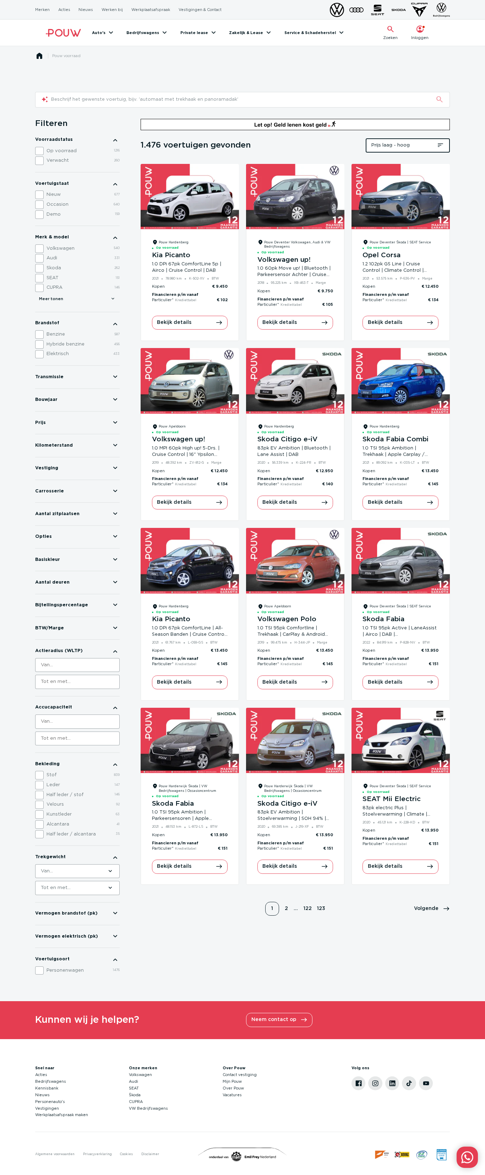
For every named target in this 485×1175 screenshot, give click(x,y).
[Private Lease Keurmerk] (441, 1154)
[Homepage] (39, 56)
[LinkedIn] (392, 1083)
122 (308, 908)
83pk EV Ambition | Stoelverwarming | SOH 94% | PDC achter (291, 818)
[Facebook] (359, 1083)
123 (321, 908)
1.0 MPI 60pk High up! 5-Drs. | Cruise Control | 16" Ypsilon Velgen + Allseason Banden (185, 454)
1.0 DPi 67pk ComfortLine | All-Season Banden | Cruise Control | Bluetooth (188, 634)
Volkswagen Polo (286, 619)
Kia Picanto (171, 255)
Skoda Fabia (383, 619)
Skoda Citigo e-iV (287, 439)
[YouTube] (426, 1083)
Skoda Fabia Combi (396, 439)
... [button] (296, 908)
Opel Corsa (381, 255)
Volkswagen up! (284, 259)
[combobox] (77, 665)
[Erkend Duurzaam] (421, 1154)
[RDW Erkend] (382, 1154)
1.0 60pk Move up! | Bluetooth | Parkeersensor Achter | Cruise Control (294, 274)
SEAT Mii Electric (392, 799)
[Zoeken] (439, 99)
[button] (432, 909)
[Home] (63, 33)
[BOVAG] (402, 1154)
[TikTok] (409, 1083)
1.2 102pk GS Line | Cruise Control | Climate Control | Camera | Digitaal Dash (393, 270)
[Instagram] (375, 1083)
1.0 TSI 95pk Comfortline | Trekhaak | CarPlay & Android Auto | (291, 634)
